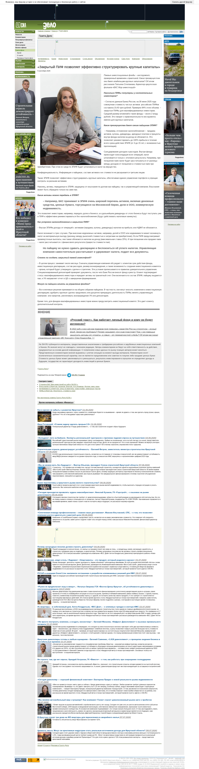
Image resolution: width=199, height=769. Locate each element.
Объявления (100, 59)
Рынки (18, 61)
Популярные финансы (23, 40)
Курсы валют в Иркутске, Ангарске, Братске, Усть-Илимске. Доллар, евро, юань (69, 386)
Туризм (167, 99)
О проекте (20, 67)
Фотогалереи (20, 45)
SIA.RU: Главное (78, 375)
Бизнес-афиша (20, 47)
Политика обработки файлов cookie (172, 768)
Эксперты (41, 61)
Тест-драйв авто (23, 134)
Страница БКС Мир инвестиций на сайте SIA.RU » (58, 384)
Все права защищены (141, 758)
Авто (166, 41)
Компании (20, 64)
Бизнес (18, 198)
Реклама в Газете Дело (25, 58)
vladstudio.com (180, 758)
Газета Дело (19, 50)
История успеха (113, 59)
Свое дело (19, 42)
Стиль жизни (88, 59)
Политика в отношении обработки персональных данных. (140, 768)
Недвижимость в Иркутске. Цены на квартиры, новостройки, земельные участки (69, 389)
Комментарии (20, 37)
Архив (19, 53)
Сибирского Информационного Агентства (123, 762)
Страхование (75, 59)
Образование (147, 59)
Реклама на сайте (25, 246)
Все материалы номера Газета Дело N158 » (54, 398)
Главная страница (44, 31)
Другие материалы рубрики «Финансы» (56, 402)
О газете (20, 55)
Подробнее (30, 192)
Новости (55, 31)
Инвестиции (63, 59)
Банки (54, 59)
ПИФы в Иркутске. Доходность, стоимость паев (57, 391)
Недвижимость (22, 76)
